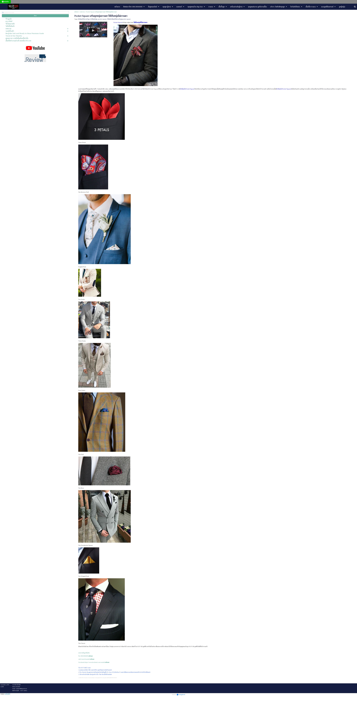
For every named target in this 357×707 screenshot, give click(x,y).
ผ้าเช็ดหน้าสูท (93, 19)
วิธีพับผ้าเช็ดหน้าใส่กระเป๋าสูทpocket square (119, 19)
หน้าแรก (76, 12)
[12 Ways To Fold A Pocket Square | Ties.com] (93, 29)
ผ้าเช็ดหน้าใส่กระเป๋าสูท (84, 19)
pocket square (102, 19)
